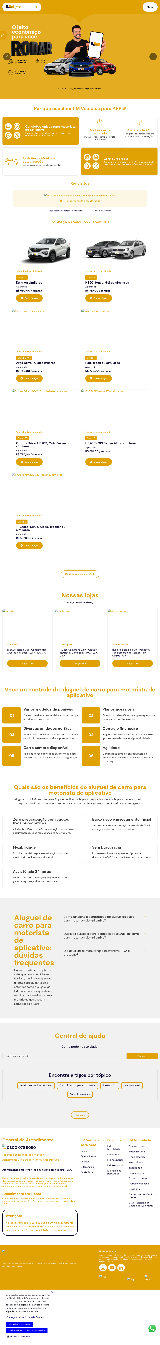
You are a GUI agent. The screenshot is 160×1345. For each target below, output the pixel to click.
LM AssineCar (115, 1159)
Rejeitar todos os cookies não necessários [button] (27, 1330)
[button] (18, 1336)
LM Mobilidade (113, 1148)
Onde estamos (137, 1156)
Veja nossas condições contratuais (66, 210)
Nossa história (137, 1151)
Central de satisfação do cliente (143, 1196)
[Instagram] (103, 1267)
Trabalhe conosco (139, 1183)
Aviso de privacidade (47, 1263)
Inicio (84, 1150)
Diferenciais (87, 1166)
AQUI (70, 1169)
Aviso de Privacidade (57, 1186)
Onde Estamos (89, 1172)
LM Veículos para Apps (90, 1142)
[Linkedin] (121, 1267)
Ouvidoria (134, 1188)
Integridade (135, 1167)
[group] (27, 640)
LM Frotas (113, 1154)
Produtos (114, 1140)
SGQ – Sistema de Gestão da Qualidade (141, 1204)
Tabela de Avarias (102, 210)
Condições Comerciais (12, 1266)
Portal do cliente (138, 1178)
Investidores (136, 1162)
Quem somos (136, 1146)
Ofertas (85, 1161)
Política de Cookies (67, 1263)
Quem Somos (88, 1156)
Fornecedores (137, 1173)
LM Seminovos (115, 1165)
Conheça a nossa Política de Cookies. (25, 1317)
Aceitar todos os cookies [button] (19, 1324)
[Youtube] (112, 1267)
